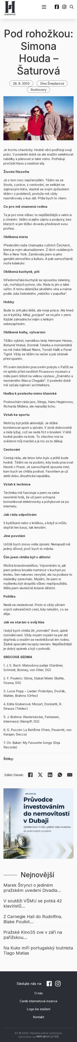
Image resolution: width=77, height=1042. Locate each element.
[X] (40, 775)
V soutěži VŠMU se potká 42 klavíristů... (32, 903)
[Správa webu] (47, 1036)
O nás (38, 993)
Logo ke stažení (38, 1009)
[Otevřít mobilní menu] (44, 7)
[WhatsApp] (60, 775)
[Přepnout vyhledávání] (72, 6)
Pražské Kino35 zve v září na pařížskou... (32, 935)
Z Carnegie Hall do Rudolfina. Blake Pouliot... (32, 919)
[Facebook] (30, 775)
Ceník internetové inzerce (38, 1001)
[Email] (70, 775)
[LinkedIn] (50, 775)
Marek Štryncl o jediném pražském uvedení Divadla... (32, 888)
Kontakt (38, 1017)
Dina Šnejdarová (52, 83)
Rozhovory (38, 89)
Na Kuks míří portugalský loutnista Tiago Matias (38, 950)
